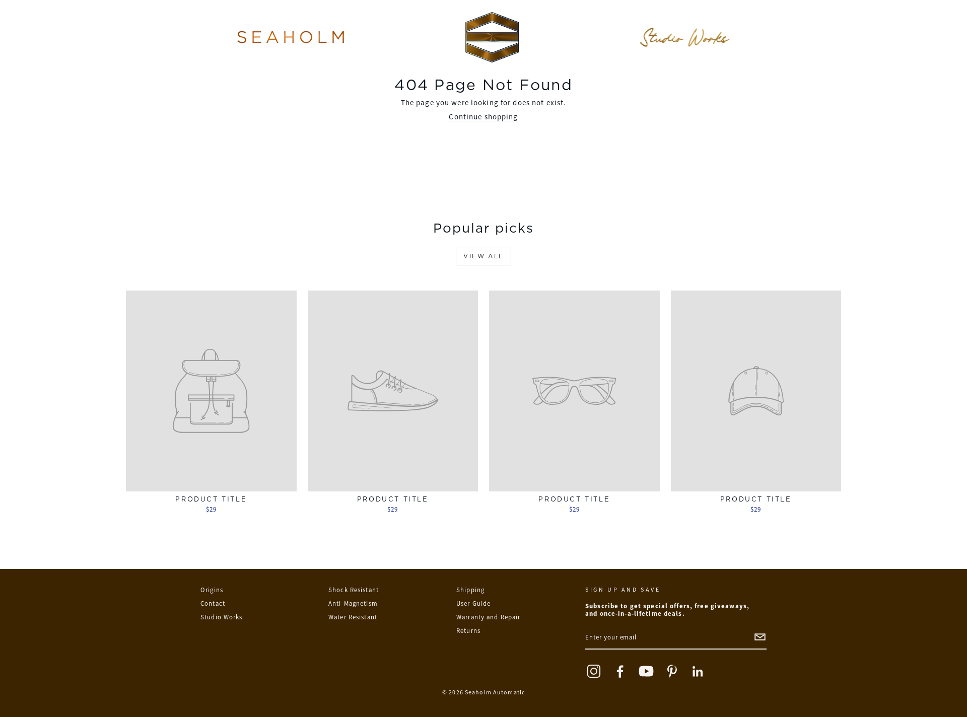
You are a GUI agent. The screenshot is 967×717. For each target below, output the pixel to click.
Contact (212, 603)
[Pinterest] (672, 671)
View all (483, 256)
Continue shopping (483, 116)
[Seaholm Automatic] (492, 37)
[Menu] (290, 37)
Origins (211, 590)
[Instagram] (593, 671)
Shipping (470, 590)
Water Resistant (352, 617)
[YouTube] (646, 671)
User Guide (473, 603)
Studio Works (221, 617)
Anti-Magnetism (353, 603)
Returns (468, 630)
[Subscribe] (760, 636)
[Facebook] (620, 671)
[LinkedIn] (698, 671)
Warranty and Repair (488, 617)
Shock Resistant (353, 590)
